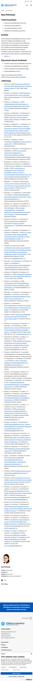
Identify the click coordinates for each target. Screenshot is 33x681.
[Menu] (31, 5)
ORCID (6, 56)
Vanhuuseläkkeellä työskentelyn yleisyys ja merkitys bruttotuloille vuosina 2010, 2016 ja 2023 (17, 106)
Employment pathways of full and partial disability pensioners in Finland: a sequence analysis (18, 86)
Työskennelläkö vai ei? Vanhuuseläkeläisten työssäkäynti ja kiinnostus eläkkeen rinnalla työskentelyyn (16, 285)
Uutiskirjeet (4, 647)
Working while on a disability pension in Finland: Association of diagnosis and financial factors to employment (17, 440)
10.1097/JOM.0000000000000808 (16, 499)
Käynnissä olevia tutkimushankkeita (15, 77)
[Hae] (27, 5)
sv (28, 1)
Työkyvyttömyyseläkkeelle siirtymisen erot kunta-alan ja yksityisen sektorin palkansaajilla (17, 317)
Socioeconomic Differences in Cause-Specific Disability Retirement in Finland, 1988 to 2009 (18, 493)
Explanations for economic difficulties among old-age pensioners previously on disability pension (17, 330)
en (31, 1)
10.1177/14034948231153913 (15, 258)
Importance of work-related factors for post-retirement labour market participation (17, 95)
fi (25, 1)
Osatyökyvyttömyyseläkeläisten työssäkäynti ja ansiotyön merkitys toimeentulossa (15, 223)
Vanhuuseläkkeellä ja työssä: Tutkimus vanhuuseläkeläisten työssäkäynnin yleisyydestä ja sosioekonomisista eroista (18, 426)
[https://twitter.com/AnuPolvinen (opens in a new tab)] (5, 580)
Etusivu (2, 10)
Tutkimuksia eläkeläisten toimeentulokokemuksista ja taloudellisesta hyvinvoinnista (16, 363)
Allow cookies (16, 673)
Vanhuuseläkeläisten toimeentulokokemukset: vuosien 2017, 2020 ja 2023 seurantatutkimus (17, 197)
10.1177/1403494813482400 (12, 546)
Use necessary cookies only (16, 676)
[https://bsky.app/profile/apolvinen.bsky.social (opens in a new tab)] (2, 580)
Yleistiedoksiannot (6, 650)
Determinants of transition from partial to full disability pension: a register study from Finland (17, 308)
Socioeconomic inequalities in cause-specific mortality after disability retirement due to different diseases (18, 509)
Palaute (3, 645)
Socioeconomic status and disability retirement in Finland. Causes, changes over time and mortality (18, 480)
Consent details (5, 669)
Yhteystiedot (4, 642)
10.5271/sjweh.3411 (10, 528)
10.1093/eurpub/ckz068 (10, 419)
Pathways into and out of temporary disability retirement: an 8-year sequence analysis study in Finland (16, 117)
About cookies (16, 669)
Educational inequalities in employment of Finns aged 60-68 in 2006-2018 (18, 275)
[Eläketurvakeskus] (8, 5)
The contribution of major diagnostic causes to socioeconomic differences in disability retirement (16, 522)
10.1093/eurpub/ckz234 (22, 334)
